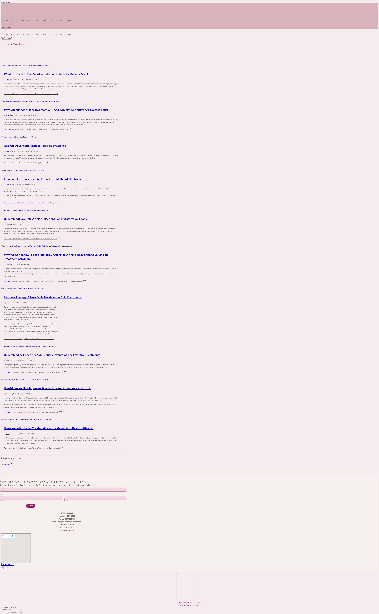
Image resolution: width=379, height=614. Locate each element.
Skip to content (6, 2)
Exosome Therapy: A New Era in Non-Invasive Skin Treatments (43, 297)
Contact (68, 21)
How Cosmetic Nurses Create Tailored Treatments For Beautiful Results (48, 428)
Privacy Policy (7, 609)
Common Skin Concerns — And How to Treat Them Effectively (42, 179)
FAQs (50, 21)
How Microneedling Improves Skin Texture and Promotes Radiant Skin (47, 388)
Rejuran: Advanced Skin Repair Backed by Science (35, 145)
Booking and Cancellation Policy (12, 612)
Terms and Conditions (9, 607)
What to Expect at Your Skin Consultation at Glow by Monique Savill (46, 74)
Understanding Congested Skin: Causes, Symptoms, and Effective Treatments (52, 355)
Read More (31, 94)
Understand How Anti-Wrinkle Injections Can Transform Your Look (45, 219)
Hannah (8, 80)
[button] (17, 20)
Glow (7, 224)
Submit (31, 506)
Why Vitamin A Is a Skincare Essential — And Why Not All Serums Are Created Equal (56, 109)
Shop (43, 21)
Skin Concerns (17, 21)
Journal (58, 21)
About (5, 21)
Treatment (32, 21)
